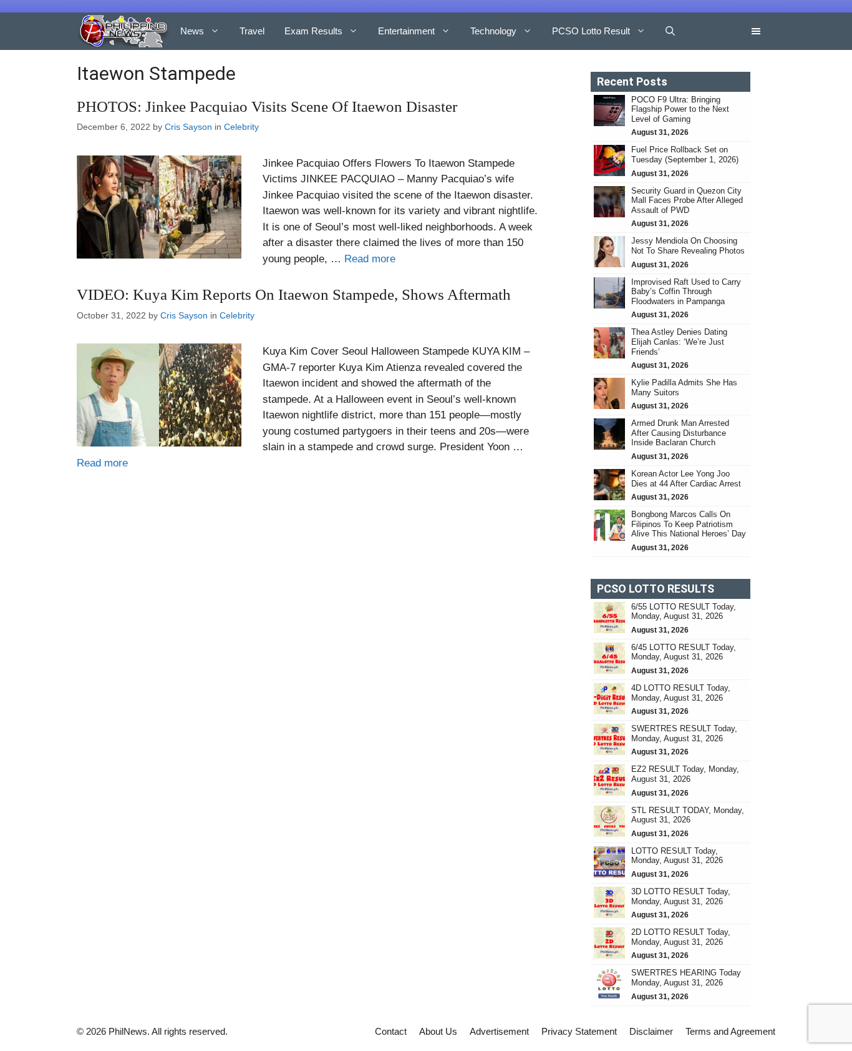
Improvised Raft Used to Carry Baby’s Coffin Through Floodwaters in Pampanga (686, 291)
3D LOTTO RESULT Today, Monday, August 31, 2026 (680, 896)
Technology (493, 31)
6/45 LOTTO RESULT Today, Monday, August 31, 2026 (683, 652)
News (192, 31)
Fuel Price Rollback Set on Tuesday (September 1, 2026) (686, 154)
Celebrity (241, 127)
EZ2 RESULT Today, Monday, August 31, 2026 (685, 774)
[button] (670, 31)
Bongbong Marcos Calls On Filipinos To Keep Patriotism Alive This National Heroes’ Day (688, 524)
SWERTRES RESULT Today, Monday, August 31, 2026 (684, 733)
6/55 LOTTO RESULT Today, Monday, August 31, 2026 (683, 611)
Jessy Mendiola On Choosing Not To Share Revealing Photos (688, 245)
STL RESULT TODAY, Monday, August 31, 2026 (687, 815)
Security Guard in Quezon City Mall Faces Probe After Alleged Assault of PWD (687, 200)
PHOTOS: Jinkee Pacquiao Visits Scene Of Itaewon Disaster (267, 106)
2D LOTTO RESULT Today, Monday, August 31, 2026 (680, 937)
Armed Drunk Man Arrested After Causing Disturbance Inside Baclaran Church (680, 432)
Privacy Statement (579, 1031)
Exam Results (313, 31)
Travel (252, 31)
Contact (391, 1031)
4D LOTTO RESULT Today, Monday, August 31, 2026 (680, 693)
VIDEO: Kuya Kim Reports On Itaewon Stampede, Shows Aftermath (294, 294)
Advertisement (499, 1031)
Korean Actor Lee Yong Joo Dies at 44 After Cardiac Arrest (686, 478)
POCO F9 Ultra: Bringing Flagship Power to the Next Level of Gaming (680, 109)
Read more (369, 259)
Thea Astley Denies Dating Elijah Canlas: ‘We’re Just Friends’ (679, 341)
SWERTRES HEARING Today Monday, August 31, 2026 (686, 977)
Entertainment (406, 31)
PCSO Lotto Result (591, 31)
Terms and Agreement (730, 1031)
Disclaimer (651, 1031)
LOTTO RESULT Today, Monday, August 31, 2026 (677, 856)
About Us (438, 1031)
